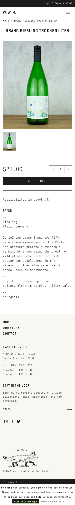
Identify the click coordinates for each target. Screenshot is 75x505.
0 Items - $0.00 (61, 3)
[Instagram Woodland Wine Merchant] (5, 421)
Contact (9, 334)
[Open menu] (68, 12)
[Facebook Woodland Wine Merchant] (12, 421)
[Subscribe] (69, 409)
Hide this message (25, 501)
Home (6, 20)
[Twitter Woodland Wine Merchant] (18, 421)
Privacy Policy (14, 482)
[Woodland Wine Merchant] (9, 12)
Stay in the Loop (16, 386)
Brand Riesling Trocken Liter (35, 20)
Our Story (11, 328)
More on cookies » (52, 501)
